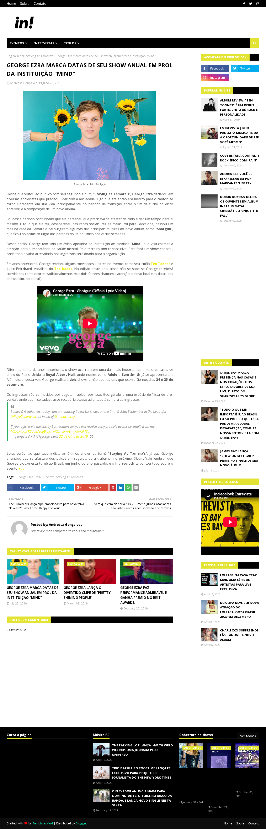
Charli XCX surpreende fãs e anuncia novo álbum (239, 635)
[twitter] (250, 3)
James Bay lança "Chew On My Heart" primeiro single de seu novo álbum (239, 458)
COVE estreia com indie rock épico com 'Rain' (239, 157)
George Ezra (24, 477)
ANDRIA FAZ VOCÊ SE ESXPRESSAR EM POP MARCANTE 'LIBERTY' (236, 178)
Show (50, 477)
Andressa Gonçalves (23, 83)
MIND (40, 477)
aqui (22, 468)
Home (11, 3)
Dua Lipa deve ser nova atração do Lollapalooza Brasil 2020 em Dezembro (239, 610)
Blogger (81, 823)
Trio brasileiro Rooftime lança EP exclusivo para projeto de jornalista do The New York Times (141, 772)
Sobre (25, 3)
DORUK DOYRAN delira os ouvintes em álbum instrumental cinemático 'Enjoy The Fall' (239, 206)
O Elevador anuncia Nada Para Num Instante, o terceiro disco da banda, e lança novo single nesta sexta (142, 798)
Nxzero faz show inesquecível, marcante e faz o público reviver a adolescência (219, 786)
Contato (40, 3)
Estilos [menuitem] (70, 43)
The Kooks (63, 268)
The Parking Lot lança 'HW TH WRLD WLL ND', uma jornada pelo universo (142, 750)
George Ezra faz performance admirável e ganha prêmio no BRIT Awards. (143, 595)
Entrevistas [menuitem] (43, 43)
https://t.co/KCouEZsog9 (28, 431)
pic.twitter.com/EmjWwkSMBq (68, 431)
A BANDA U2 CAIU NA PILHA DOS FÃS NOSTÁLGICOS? (248, 779)
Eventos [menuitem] (17, 43)
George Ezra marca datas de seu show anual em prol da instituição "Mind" (32, 592)
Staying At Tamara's (39, 56)
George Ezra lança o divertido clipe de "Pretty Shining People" (87, 592)
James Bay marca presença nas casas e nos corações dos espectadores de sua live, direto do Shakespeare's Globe (238, 384)
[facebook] (244, 3)
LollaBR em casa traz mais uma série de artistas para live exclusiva (238, 582)
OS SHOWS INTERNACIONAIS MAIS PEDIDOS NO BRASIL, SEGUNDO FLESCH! (193, 784)
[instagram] (257, 3)
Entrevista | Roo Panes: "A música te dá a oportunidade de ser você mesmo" (239, 135)
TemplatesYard (42, 823)
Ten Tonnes (160, 263)
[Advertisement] (230, 291)
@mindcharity (65, 416)
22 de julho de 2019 (73, 436)
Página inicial (15, 56)
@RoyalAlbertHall (23, 416)
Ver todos (247, 736)
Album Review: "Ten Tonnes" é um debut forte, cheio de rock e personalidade (239, 107)
